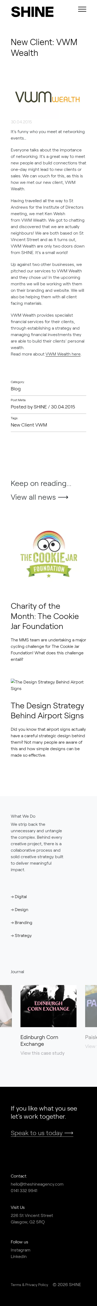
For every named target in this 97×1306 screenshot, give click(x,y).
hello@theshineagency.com (37, 1183)
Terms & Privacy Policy (29, 1284)
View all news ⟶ (39, 496)
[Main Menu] (82, 9)
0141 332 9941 (24, 1190)
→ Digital (19, 896)
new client (23, 425)
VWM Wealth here (63, 353)
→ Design (19, 909)
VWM (41, 425)
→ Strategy (21, 935)
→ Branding (21, 922)
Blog (16, 388)
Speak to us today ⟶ (42, 1132)
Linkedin (19, 1256)
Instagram (20, 1249)
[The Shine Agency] (29, 11)
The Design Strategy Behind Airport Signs (47, 710)
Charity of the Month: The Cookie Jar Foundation (45, 616)
